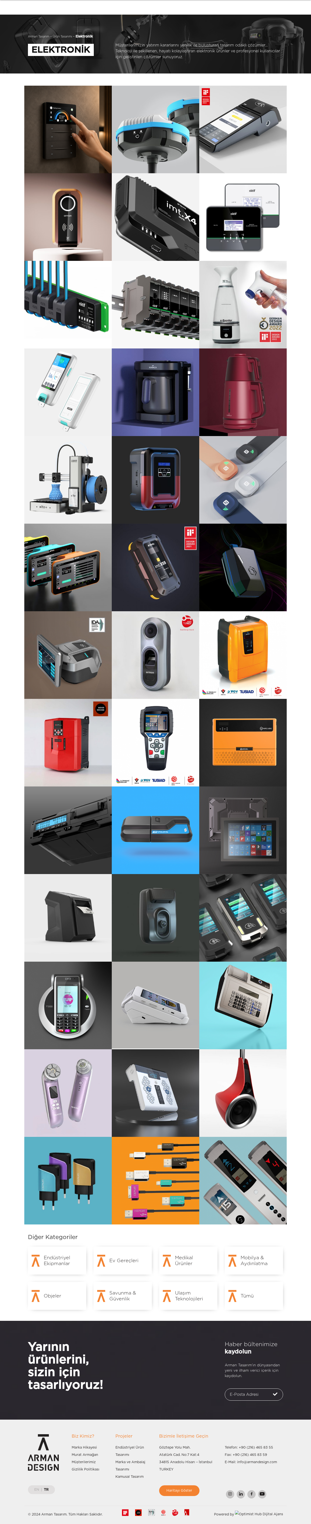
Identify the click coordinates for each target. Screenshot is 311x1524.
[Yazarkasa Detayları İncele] (243, 1005)
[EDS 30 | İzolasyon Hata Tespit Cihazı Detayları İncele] (68, 304)
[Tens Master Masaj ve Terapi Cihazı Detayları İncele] (155, 1093)
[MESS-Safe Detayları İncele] (243, 567)
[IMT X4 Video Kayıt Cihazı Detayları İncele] (155, 217)
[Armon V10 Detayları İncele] (155, 655)
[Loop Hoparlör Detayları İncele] (243, 1093)
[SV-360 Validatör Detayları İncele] (243, 918)
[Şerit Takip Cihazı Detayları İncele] (155, 918)
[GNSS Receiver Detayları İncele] (155, 129)
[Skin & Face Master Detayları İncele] (68, 1093)
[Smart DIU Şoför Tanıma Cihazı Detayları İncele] (243, 480)
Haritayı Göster (179, 1490)
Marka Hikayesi (84, 1447)
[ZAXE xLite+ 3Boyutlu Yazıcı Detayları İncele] (68, 480)
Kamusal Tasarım (129, 1476)
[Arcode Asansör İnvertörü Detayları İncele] (243, 655)
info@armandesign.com (257, 1462)
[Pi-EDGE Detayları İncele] (155, 304)
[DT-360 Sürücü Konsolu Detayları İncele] (68, 567)
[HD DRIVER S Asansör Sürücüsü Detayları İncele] (155, 480)
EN (36, 1489)
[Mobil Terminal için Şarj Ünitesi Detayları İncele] (155, 1005)
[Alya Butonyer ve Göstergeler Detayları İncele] (243, 1180)
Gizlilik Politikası (85, 1469)
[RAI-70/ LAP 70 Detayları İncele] (243, 217)
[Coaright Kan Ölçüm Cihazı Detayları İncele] (68, 392)
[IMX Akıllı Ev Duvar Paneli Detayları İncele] (68, 129)
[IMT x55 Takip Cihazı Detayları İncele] (155, 567)
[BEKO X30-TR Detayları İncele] (243, 129)
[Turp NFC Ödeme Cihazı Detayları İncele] (68, 1005)
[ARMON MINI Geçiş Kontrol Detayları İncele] (68, 217)
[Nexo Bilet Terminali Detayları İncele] (68, 655)
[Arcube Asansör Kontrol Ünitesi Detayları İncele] (243, 742)
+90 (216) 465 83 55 (256, 1447)
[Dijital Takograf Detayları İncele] (68, 830)
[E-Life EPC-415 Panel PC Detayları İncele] (243, 830)
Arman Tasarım (38, 36)
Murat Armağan (85, 1455)
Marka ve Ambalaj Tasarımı (130, 1465)
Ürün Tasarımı (62, 36)
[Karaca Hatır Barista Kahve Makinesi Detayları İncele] (155, 392)
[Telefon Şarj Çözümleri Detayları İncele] (68, 1180)
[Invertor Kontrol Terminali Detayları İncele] (155, 742)
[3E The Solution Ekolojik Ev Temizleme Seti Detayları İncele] (243, 304)
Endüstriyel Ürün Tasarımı (129, 1451)
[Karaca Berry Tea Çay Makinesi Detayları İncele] (243, 392)
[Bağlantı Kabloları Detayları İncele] (155, 1180)
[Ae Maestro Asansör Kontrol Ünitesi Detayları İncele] (68, 742)
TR (46, 1489)
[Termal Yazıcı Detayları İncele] (68, 918)
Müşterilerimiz (84, 1462)
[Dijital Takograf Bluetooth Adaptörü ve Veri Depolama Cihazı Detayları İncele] (155, 830)
